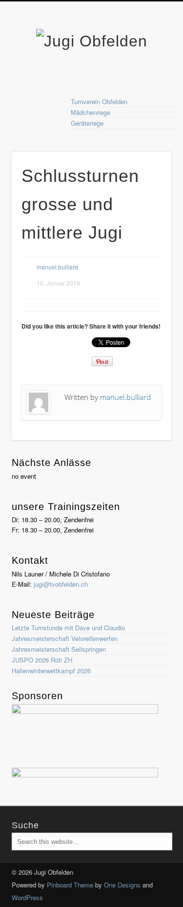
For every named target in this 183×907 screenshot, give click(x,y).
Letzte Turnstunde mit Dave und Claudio (68, 627)
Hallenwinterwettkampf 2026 (51, 670)
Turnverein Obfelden (99, 101)
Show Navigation (148, 87)
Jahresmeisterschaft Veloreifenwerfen (65, 638)
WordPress (27, 897)
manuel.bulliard (57, 267)
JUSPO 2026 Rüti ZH (42, 659)
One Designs (122, 884)
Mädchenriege (90, 112)
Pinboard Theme (70, 884)
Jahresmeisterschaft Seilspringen (59, 649)
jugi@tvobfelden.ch (61, 584)
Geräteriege (87, 123)
